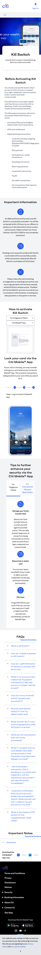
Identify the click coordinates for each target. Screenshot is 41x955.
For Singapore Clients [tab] (13, 487)
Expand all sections (28, 640)
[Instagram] (16, 930)
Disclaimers (10, 882)
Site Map (9, 912)
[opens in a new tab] (5, 6)
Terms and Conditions (15, 873)
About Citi (9, 902)
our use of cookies (18, 946)
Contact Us (9, 907)
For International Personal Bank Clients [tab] (27, 488)
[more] (5, 14)
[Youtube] (20, 930)
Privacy (8, 878)
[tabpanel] (20, 337)
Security (8, 892)
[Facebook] (25, 930)
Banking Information (14, 897)
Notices (8, 887)
